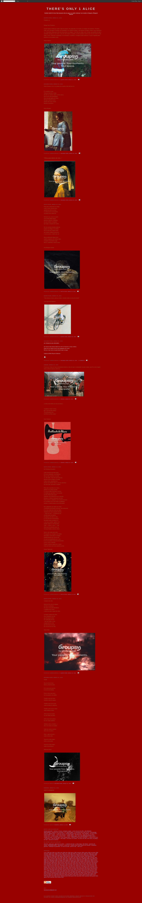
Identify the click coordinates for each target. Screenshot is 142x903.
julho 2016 (77, 872)
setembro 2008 (61, 860)
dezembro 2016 (57, 873)
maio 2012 (70, 866)
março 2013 (81, 867)
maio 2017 (81, 873)
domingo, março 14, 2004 (61, 824)
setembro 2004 (80, 852)
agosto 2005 (94, 853)
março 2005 (67, 853)
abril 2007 (65, 857)
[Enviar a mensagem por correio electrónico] (78, 79)
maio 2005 (78, 853)
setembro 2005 (47, 855)
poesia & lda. (73, 846)
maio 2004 (57, 852)
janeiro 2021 (74, 876)
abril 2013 (87, 867)
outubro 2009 (90, 861)
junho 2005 (83, 853)
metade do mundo (48, 837)
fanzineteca (60, 845)
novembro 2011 (85, 865)
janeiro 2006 (76, 855)
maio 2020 (53, 876)
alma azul (51, 844)
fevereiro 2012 (53, 866)
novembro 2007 (54, 858)
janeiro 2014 (90, 868)
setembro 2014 (66, 869)
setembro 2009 (83, 861)
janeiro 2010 (57, 862)
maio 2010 (80, 862)
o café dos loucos (60, 833)
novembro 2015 (88, 871)
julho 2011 (59, 865)
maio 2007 (70, 857)
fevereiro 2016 (56, 872)
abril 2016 (62, 872)
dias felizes (85, 844)
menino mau (47, 836)
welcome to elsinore (53, 839)
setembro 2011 (71, 865)
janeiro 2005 (54, 853)
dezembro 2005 (69, 855)
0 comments (81, 360)
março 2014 (49, 869)
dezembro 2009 (50, 862)
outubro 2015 (81, 871)
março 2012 (60, 866)
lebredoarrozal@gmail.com (50, 890)
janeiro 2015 (87, 869)
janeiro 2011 (78, 863)
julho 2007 (81, 857)
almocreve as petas (59, 844)
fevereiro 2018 (47, 874)
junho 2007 (75, 857)
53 (65, 832)
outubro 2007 (47, 858)
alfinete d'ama (52, 833)
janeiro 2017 (65, 873)
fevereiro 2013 (75, 867)
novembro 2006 (83, 856)
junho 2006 (51, 856)
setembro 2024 (53, 877)
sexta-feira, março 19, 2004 (68, 594)
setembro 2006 (69, 856)
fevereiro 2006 (82, 855)
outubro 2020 (60, 876)
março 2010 (70, 862)
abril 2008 (87, 858)
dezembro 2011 (93, 865)
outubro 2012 (47, 867)
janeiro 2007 (47, 857)
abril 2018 (59, 874)
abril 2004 (52, 852)
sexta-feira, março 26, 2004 (68, 291)
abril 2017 (76, 873)
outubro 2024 (60, 877)
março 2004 (46, 852)
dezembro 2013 (83, 868)
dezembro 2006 (91, 856)
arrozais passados (48, 831)
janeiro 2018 (93, 873)
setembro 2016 (90, 872)
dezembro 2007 (61, 858)
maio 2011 (48, 865)
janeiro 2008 (68, 858)
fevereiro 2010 (63, 862)
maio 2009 (59, 861)
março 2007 (60, 857)
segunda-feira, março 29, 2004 (69, 153)
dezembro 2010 (71, 863)
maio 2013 (92, 867)
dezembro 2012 (61, 867)
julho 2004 (67, 852)
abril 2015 (52, 871)
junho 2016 (72, 872)
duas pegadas (85, 833)
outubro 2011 (79, 865)
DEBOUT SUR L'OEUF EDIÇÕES (79, 837)
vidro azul (79, 846)
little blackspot (78, 834)
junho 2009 (65, 861)
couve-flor (79, 833)
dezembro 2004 (47, 853)
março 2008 (81, 858)
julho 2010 (91, 862)
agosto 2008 (55, 860)
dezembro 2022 (80, 876)
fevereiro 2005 (61, 853)
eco (79, 836)
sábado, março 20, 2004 (67, 399)
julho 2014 (59, 869)
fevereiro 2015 (93, 869)
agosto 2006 (63, 856)
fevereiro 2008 (75, 858)
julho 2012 (81, 866)
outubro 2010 (57, 863)
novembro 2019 (89, 874)
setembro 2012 (93, 866)
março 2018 (54, 874)
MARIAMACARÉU (52, 845)
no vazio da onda (65, 846)
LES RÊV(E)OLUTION (86, 836)
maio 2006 (46, 856)
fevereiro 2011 (85, 863)
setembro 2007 (93, 857)
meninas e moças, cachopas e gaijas (62, 831)
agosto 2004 (74, 852)
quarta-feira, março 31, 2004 (68, 79)
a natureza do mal (70, 844)
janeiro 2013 (68, 867)
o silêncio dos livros (93, 837)
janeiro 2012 (47, 866)
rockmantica (47, 838)
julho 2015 (67, 871)
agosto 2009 (76, 861)
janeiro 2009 (90, 860)
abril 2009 (54, 861)
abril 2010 (75, 862)
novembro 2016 (50, 873)
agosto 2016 (83, 872)
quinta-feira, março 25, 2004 (68, 336)
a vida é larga (78, 844)
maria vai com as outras (88, 834)
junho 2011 (54, 865)
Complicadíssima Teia (71, 833)
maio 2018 (64, 874)
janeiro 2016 (49, 872)
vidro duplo (63, 838)
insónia (53, 834)
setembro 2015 (74, 871)
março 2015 (46, 871)
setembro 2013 (61, 868)
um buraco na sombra (72, 838)
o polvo (93, 836)
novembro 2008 (75, 860)
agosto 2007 (87, 857)
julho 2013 (49, 868)
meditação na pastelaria (54, 846)
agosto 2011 (65, 865)
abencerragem (70, 832)
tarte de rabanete (55, 838)
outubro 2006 (76, 856)
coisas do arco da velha (78, 831)
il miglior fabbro (70, 834)
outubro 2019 (82, 874)
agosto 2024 (47, 877)
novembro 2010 (64, 863)
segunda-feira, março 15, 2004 (62, 783)
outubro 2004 (87, 852)
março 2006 (89, 855)
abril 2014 (54, 869)
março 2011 (91, 863)
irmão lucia (67, 845)
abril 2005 (73, 853)
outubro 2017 (87, 873)
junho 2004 (62, 852)
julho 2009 (70, 861)
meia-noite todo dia (61, 834)
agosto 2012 (87, 866)
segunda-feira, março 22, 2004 (69, 360)
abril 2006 (94, 855)
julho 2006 (57, 856)
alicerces (46, 844)
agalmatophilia (47, 832)
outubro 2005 (54, 855)
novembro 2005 (61, 855)
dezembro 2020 (67, 876)
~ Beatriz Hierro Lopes (71, 836)
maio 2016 (67, 872)
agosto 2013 (55, 868)
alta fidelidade (88, 831)
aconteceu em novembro (57, 832)
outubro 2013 (68, 868)
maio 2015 (57, 871)
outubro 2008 (68, 860)
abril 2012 (65, 866)
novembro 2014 (80, 869)
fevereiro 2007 (53, 857)
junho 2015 (62, 871)
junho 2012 (75, 866)
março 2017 (70, 873)
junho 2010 (86, 862)
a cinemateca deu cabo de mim (82, 832)
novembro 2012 (54, 867)
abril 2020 (49, 876)
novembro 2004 (94, 852)
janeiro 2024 (95, 876)
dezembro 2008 (83, 860)
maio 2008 (92, 858)
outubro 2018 (75, 874)
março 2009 (49, 861)
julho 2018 (69, 874)
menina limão (62, 836)
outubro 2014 (73, 869)
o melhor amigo (54, 836)
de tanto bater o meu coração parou (61, 837)
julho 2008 (49, 860)
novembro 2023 (88, 876)
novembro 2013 (75, 868)
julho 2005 (88, 853)
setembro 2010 (50, 863)
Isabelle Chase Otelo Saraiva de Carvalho (80, 845)
